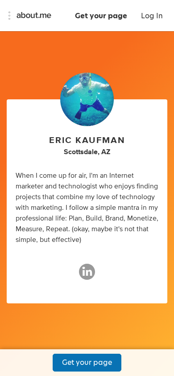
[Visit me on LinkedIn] (87, 275)
